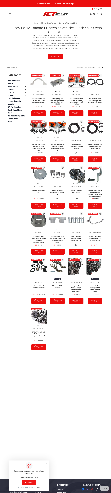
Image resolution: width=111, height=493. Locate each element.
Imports (11, 104)
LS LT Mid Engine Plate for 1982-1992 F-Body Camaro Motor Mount (38, 95)
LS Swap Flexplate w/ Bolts (38, 188)
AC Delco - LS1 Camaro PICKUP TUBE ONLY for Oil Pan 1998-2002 (95, 234)
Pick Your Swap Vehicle (48, 23)
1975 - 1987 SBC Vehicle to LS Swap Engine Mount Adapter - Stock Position (76, 95)
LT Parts (11, 92)
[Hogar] (55, 14)
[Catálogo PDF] (97, 9)
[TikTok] (97, 489)
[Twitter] (87, 489)
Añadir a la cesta (38, 113)
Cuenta (91, 14)
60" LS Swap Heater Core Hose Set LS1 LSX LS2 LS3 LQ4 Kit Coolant (95, 95)
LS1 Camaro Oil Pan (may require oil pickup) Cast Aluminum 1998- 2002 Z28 (57, 95)
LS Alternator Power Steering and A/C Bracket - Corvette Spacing (95, 281)
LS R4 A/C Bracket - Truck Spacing (76, 188)
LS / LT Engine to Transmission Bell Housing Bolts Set (76, 234)
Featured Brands (14, 101)
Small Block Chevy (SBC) (15, 111)
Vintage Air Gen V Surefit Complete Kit (38, 281)
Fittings (11, 95)
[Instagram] (92, 489)
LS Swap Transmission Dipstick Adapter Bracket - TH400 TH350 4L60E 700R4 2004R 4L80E (95, 188)
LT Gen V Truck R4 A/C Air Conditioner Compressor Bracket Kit (38, 329)
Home (36, 23)
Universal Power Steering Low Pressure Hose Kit (76, 141)
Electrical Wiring (14, 98)
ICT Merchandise (14, 107)
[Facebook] (83, 489)
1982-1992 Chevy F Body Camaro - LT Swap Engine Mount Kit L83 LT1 (57, 141)
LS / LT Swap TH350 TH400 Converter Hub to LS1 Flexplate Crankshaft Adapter (38, 234)
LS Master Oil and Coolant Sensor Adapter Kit (57, 188)
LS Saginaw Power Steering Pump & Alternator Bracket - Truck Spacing (76, 281)
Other (10, 121)
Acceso (60, 489)
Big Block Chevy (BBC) (16, 116)
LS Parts (11, 89)
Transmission (13, 119)
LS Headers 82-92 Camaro (57, 281)
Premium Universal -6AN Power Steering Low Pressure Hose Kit (95, 141)
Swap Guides (13, 86)
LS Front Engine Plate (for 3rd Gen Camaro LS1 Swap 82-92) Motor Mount (57, 234)
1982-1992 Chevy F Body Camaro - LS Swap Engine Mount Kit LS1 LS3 (38, 141)
